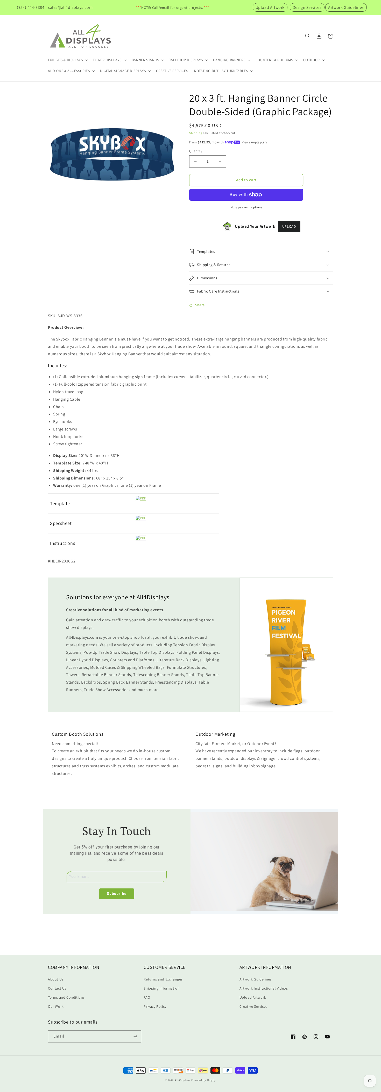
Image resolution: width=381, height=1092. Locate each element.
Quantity (195, 151)
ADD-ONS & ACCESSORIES (69, 70)
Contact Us (57, 988)
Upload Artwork (270, 7)
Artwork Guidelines (346, 7)
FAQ (147, 997)
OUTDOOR (311, 60)
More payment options (246, 207)
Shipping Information (162, 988)
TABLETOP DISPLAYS (186, 60)
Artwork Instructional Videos (263, 988)
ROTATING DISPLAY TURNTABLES (221, 70)
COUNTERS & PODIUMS (274, 60)
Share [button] (200, 305)
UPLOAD (289, 226)
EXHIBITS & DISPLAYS (65, 60)
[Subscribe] (135, 1036)
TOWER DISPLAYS (107, 60)
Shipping (195, 133)
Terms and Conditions (66, 997)
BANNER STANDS (145, 60)
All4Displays (182, 1080)
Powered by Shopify (203, 1080)
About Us (56, 979)
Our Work (56, 1006)
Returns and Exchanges (163, 979)
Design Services (307, 7)
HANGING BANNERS (229, 60)
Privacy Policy (155, 1006)
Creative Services (253, 1006)
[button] (67, 59)
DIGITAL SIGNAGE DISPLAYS (123, 70)
